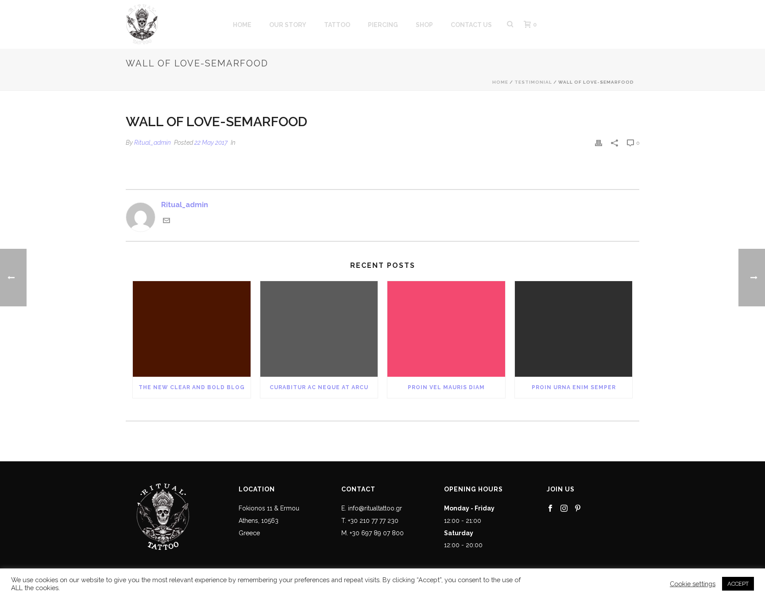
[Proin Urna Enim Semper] (574, 329)
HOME (242, 24)
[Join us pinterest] (577, 509)
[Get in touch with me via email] (166, 221)
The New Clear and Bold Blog (192, 387)
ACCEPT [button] (738, 583)
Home (500, 82)
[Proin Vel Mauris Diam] (446, 329)
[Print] (598, 142)
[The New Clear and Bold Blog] (192, 329)
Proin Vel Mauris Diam (446, 387)
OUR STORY (287, 24)
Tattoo (337, 24)
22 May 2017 (211, 142)
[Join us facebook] (550, 509)
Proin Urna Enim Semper (574, 387)
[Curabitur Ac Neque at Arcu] (319, 329)
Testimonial (533, 82)
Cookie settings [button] (692, 583)
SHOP (424, 24)
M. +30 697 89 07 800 (372, 533)
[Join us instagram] (564, 509)
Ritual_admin (152, 142)
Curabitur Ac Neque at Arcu (319, 387)
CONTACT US (471, 24)
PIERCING (383, 24)
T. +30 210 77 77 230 (369, 520)
